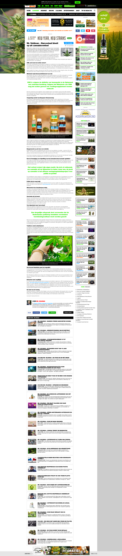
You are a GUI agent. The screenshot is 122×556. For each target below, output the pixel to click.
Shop (77, 10)
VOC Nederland (80, 315)
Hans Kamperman (46, 184)
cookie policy (68, 3)
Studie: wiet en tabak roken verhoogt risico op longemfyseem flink (79, 14)
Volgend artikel (68, 312)
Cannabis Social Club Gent (82, 322)
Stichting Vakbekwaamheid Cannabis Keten (86, 307)
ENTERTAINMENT (69, 10)
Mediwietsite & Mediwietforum (83, 289)
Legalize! (79, 298)
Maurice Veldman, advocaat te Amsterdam (43, 303)
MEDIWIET (44, 10)
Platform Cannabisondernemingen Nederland (83, 302)
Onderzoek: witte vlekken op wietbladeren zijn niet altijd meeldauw (38, 14)
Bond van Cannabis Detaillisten (83, 291)
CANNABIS (35, 10)
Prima (77, 2)
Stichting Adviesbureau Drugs (83, 304)
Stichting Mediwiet (81, 306)
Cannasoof (79, 294)
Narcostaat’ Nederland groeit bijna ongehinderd (39, 282)
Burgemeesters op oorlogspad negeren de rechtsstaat (57, 30)
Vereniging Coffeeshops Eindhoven (84, 314)
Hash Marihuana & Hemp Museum (84, 296)
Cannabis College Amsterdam (83, 293)
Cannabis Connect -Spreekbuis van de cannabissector (84, 310)
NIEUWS (51, 10)
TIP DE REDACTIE (86, 10)
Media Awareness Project (82, 299)
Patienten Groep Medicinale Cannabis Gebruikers (84, 320)
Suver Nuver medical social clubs (84, 317)
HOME (28, 10)
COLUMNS (59, 10)
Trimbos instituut (80, 312)
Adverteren (27, 553)
